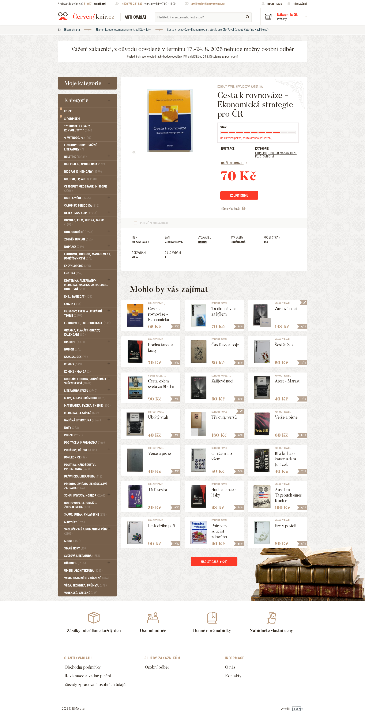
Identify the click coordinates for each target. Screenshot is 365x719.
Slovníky (74, 522)
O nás (230, 667)
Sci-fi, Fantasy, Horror (84, 495)
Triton (202, 242)
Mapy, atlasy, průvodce (84, 398)
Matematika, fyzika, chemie (87, 405)
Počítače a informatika (84, 442)
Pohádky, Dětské (80, 450)
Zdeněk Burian (78, 239)
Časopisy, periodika (81, 205)
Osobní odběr (157, 667)
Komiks (73, 364)
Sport (72, 541)
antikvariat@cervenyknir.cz (208, 4)
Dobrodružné (78, 232)
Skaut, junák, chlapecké (85, 514)
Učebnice (75, 563)
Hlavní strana (72, 29)
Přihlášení (300, 3)
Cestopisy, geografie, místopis (85, 188)
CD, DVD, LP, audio (80, 179)
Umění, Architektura (83, 571)
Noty (71, 428)
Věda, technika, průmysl (85, 585)
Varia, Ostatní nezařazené (86, 578)
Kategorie (76, 100)
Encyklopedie (77, 266)
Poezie (73, 435)
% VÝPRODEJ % (77, 138)
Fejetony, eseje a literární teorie (83, 313)
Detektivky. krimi (80, 213)
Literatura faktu (80, 391)
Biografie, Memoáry (83, 172)
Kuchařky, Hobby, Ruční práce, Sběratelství (86, 381)
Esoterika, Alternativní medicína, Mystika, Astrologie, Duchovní (86, 285)
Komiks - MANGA (77, 372)
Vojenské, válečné (80, 593)
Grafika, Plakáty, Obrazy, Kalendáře (82, 332)
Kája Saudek (76, 357)
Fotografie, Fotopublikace (87, 323)
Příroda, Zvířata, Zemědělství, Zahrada (86, 486)
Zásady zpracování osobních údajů (95, 684)
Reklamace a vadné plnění (88, 676)
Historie (74, 342)
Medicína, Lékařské (81, 413)
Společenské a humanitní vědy (86, 531)
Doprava (74, 247)
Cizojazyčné (77, 198)
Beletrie (75, 157)
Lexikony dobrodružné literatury (80, 147)
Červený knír (86, 16)
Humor (72, 349)
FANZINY (72, 304)
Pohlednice (75, 457)
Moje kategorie (82, 83)
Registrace (274, 3)
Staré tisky (75, 548)
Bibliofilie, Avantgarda (84, 164)
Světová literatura (82, 556)
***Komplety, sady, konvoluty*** (78, 128)
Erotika (73, 273)
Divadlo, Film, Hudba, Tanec (84, 222)
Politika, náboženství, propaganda (80, 467)
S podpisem (72, 119)
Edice (68, 111)
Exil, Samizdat (78, 296)
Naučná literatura (82, 420)
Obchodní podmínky (83, 667)
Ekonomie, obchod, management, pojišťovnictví (123, 29)
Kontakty (233, 676)
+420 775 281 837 (132, 4)
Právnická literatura (83, 476)
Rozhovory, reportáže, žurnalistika (80, 505)
